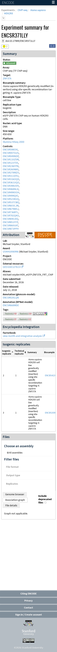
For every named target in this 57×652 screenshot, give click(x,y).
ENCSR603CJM (11, 205)
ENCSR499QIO (10, 196)
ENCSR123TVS (10, 163)
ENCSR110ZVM (11, 159)
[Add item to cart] (3, 18)
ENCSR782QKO (11, 215)
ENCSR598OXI (10, 149)
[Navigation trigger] (53, 2)
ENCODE (8, 2)
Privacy (28, 600)
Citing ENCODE (28, 593)
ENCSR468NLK (11, 189)
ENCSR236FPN (11, 166)
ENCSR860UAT (10, 225)
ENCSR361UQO (11, 182)
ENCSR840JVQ (10, 219)
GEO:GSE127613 (11, 267)
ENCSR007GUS (11, 153)
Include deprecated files (45, 499)
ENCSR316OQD (11, 179)
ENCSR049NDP (11, 156)
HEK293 (8, 13)
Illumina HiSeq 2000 (13, 142)
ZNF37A (7, 78)
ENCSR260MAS (11, 169)
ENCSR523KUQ (11, 199)
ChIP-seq (22, 10)
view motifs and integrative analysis (22, 336)
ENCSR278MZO (11, 172)
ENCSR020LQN (11, 297)
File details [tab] (11, 505)
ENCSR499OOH (11, 192)
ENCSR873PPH (11, 229)
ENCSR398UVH (11, 186)
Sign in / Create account (28, 614)
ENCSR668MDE (11, 305)
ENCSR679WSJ (11, 209)
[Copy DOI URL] (3, 41)
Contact (28, 607)
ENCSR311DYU (11, 176)
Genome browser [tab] (14, 494)
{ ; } (52, 45)
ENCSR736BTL (10, 212)
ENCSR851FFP (10, 222)
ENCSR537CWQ (11, 202)
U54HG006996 (10, 251)
